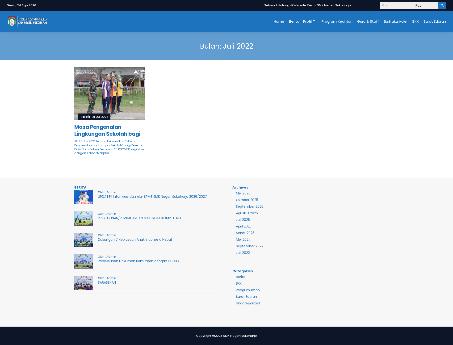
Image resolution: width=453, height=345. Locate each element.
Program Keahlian (337, 21)
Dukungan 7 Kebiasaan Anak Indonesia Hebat (135, 239)
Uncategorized (248, 303)
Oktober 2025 (247, 200)
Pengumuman (248, 290)
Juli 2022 (243, 252)
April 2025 (244, 226)
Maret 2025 (245, 233)
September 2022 (249, 246)
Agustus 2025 (247, 213)
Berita (294, 21)
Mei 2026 (243, 193)
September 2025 (249, 206)
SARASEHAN (107, 282)
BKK (415, 21)
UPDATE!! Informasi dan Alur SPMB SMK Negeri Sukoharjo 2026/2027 (152, 196)
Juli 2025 (243, 219)
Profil (307, 21)
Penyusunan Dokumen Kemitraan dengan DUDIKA (139, 261)
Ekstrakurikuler (396, 21)
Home (279, 21)
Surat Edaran (435, 21)
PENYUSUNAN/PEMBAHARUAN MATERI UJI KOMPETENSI (139, 218)
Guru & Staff (368, 21)
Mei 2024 (243, 239)
